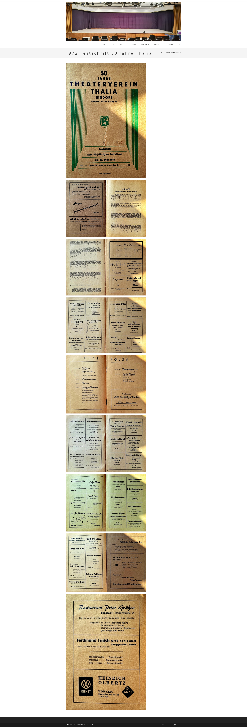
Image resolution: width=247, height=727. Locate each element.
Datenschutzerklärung (168, 725)
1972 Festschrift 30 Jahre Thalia (172, 52)
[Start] (161, 52)
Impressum (178, 725)
